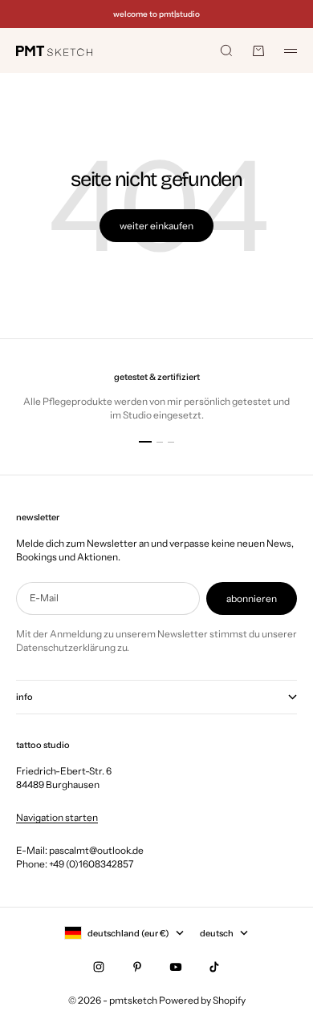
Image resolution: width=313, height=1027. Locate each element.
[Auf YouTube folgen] (175, 966)
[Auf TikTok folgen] (214, 966)
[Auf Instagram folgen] (98, 966)
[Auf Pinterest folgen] (137, 966)
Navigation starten (57, 817)
